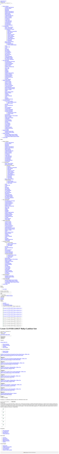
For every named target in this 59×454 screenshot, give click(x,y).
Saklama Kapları (8, 81)
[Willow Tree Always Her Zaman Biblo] (10, 388)
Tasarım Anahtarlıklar (9, 109)
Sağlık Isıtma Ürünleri (9, 117)
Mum (6, 45)
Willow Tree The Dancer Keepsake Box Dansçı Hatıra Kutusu (11, 355)
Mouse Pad (7, 68)
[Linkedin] (4, 423)
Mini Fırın (7, 48)
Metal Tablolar (10, 32)
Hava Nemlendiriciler (9, 105)
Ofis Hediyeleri (8, 23)
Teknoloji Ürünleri (8, 127)
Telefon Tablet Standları (9, 72)
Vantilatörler (7, 118)
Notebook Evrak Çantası (11, 112)
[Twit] (4, 414)
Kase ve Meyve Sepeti (9, 91)
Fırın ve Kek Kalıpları (9, 85)
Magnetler (9, 33)
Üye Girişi (5, 289)
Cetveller (6, 78)
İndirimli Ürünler (6, 439)
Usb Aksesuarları (8, 119)
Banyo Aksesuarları (8, 28)
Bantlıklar (7, 70)
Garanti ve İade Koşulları (7, 449)
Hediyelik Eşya (5, 432)
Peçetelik (6, 97)
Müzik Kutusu (7, 13)
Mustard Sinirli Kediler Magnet (6, 394)
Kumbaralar (9, 40)
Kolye (6, 106)
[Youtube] (4, 420)
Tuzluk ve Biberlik (8, 95)
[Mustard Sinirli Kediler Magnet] (8, 393)
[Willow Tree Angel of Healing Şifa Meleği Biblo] (12, 362)
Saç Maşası (7, 49)
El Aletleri (7, 129)
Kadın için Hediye (8, 16)
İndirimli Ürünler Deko (9, 131)
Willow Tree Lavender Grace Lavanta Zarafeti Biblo (10, 372)
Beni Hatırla (4, 295)
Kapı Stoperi (9, 39)
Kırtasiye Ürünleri (8, 73)
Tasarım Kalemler (8, 62)
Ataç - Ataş (7, 67)
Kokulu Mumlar (8, 42)
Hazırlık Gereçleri (8, 84)
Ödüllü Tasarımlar (6, 133)
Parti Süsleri (7, 269)
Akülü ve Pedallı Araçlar (11, 102)
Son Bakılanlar (5, 352)
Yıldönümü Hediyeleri (9, 15)
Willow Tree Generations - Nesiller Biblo (7, 385)
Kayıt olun (13, 401)
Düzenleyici (7, 55)
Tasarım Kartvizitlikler (9, 63)
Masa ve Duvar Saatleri (9, 41)
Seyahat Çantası (10, 113)
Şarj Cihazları (7, 122)
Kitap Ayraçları (8, 65)
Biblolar (8, 30)
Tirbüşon (6, 93)
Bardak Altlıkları (8, 92)
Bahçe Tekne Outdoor (9, 27)
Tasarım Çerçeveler (10, 34)
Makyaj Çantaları (8, 116)
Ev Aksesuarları (6, 26)
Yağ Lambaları (10, 37)
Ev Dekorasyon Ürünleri (9, 29)
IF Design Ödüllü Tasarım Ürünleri (11, 135)
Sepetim (4, 441)
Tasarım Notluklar (8, 64)
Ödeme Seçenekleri (6, 345)
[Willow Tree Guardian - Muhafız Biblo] (10, 380)
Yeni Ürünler (5, 438)
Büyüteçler (7, 9)
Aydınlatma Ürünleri (9, 57)
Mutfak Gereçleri (8, 83)
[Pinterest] (4, 426)
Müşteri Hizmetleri (6, 440)
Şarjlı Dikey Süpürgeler (9, 59)
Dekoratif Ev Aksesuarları (12, 31)
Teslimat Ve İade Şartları (7, 446)
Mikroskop (7, 10)
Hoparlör (6, 121)
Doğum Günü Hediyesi (9, 12)
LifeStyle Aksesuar (6, 99)
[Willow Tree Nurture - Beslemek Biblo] (10, 367)
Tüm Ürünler (7, 161)
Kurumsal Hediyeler (8, 24)
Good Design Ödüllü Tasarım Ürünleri (12, 136)
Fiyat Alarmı (2, 334)
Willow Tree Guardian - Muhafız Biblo (7, 381)
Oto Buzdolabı (7, 108)
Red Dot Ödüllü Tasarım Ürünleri (11, 134)
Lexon (5, 332)
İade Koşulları (5, 347)
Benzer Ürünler (5, 351)
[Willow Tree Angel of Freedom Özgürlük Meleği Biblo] (13, 358)
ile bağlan (2, 298)
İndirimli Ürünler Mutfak (9, 132)
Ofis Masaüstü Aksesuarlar (10, 61)
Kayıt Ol (2, 297)
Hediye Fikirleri (6, 6)
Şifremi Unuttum (10, 295)
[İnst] (4, 417)
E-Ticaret (26, 452)
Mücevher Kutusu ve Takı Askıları (11, 115)
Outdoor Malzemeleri (9, 128)
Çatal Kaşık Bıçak (8, 86)
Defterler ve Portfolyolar (9, 66)
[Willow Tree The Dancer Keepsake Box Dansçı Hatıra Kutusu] (14, 354)
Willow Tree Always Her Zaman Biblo (7, 389)
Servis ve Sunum (8, 82)
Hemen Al (2, 338)
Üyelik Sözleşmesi (6, 447)
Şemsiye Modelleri (8, 120)
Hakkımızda (5, 445)
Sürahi (6, 90)
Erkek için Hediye (8, 17)
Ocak (6, 47)
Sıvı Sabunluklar (8, 52)
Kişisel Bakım (7, 114)
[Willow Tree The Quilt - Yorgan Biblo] (10, 375)
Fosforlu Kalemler (8, 215)
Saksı (6, 96)
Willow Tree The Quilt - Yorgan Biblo (7, 376)
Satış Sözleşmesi (6, 448)
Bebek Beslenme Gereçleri (10, 87)
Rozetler (6, 104)
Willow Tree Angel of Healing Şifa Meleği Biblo (9, 363)
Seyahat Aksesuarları (9, 110)
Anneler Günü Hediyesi (9, 7)
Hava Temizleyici (8, 107)
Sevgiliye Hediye (8, 8)
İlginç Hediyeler (8, 14)
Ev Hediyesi (7, 18)
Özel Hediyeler (8, 22)
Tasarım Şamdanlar (10, 36)
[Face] (4, 410)
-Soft (24, 452)
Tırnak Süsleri (7, 124)
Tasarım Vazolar (10, 35)
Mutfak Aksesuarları (6, 80)
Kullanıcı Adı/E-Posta (4, 291)
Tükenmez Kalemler (9, 74)
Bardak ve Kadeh (8, 89)
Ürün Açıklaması (6, 344)
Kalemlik (6, 71)
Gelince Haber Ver (3, 342)
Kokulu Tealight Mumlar (11, 44)
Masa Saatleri (7, 189)
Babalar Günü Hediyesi (9, 11)
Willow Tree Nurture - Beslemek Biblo (7, 368)
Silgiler (6, 69)
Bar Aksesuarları (8, 54)
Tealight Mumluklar (11, 38)
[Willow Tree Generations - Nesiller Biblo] (11, 384)
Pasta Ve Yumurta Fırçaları (10, 88)
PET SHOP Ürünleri (9, 58)
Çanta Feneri (7, 19)
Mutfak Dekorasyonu (9, 98)
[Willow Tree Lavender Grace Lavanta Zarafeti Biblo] (13, 371)
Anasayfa (4, 437)
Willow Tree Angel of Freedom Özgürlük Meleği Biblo (10, 359)
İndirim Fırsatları (6, 130)
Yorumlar (4, 346)
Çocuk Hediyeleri (8, 21)
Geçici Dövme (7, 123)
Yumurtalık (7, 94)
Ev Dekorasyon (5, 431)
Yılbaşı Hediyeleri (8, 20)
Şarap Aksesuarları (8, 56)
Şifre (1, 293)
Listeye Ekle (7, 334)
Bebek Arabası (10, 103)
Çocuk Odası (7, 53)
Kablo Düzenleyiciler (9, 77)
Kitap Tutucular (8, 79)
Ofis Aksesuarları (6, 60)
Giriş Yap (2, 296)
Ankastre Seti (7, 46)
